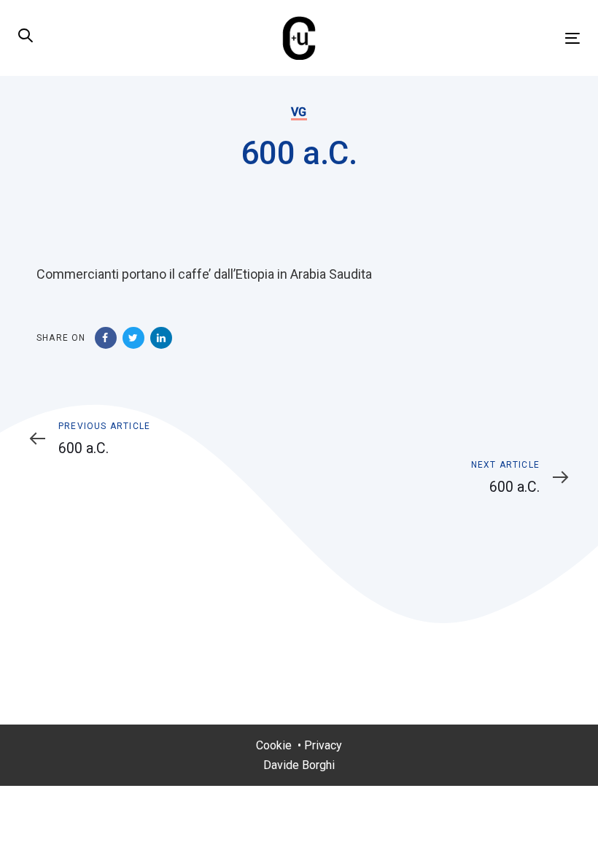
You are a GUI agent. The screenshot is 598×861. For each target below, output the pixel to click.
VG (299, 112)
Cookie (274, 745)
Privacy (323, 745)
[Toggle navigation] (486, 38)
